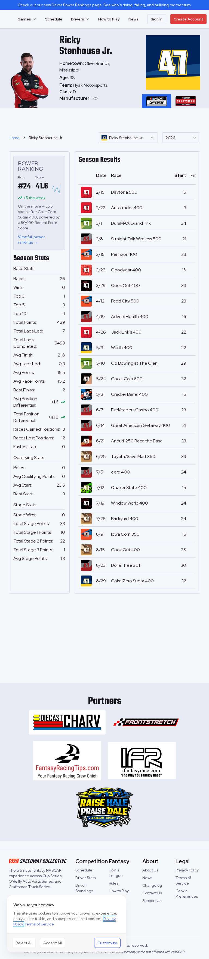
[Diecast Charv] (67, 722)
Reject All (24, 942)
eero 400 (120, 472)
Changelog (152, 885)
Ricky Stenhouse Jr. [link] (46, 137)
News (133, 19)
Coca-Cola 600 (127, 379)
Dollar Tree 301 (125, 565)
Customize (107, 942)
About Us (150, 870)
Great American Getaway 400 (140, 425)
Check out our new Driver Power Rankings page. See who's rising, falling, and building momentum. (105, 4)
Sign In (156, 19)
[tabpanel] (88, 92)
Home (14, 137)
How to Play (109, 19)
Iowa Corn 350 (125, 534)
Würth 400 (121, 347)
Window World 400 (129, 503)
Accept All (52, 942)
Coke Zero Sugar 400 (132, 581)
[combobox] (128, 137)
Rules (113, 883)
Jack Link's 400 (126, 332)
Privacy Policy (187, 870)
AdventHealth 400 (129, 316)
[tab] (156, 101)
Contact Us (152, 893)
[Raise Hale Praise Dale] (104, 807)
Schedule (53, 19)
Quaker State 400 (129, 487)
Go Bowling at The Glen (134, 363)
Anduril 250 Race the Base (137, 441)
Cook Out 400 (125, 285)
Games (24, 19)
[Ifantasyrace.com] (142, 760)
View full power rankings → (31, 239)
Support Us (151, 900)
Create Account (188, 19)
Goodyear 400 (126, 270)
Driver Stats (85, 877)
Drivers (77, 19)
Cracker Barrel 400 (129, 394)
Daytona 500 (124, 192)
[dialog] (66, 923)
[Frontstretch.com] (146, 722)
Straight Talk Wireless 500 (136, 239)
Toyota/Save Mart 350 (133, 456)
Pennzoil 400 (124, 254)
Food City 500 (125, 301)
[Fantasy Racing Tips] (67, 760)
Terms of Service (39, 924)
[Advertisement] (104, 119)
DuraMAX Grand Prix (131, 223)
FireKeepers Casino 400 (134, 410)
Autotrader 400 (126, 208)
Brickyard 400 (124, 519)
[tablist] (171, 101)
